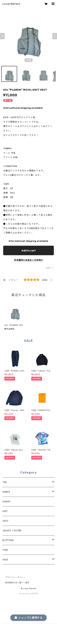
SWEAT (7, 501)
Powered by (25, 593)
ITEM (5, 549)
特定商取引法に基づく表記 (17, 582)
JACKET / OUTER (12, 530)
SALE (5, 559)
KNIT (5, 511)
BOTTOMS (8, 540)
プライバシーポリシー (15, 577)
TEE (5, 482)
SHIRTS (6, 491)
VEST (6, 520)
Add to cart (28, 250)
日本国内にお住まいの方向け (28, 260)
